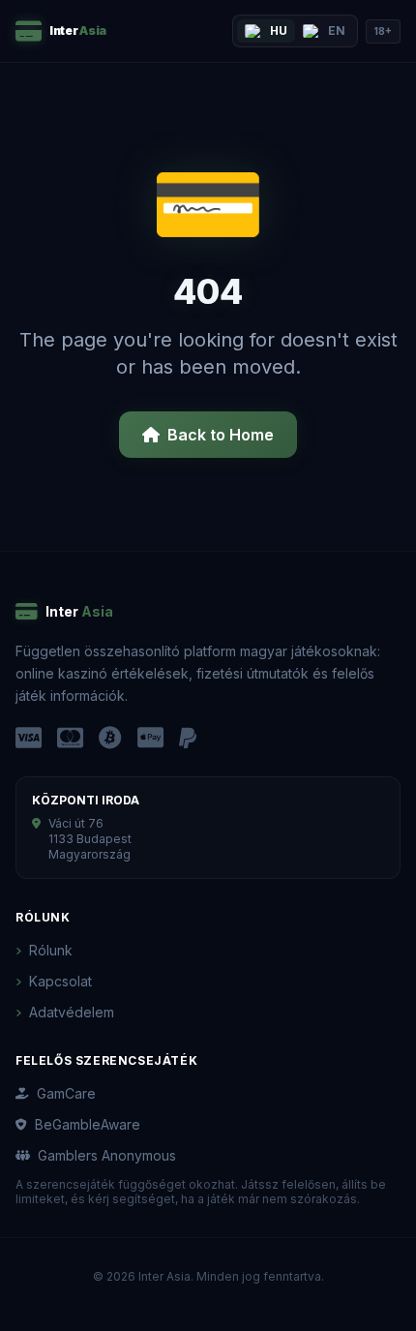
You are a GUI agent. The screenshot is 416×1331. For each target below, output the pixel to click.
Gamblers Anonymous (107, 1155)
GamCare (66, 1093)
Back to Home (220, 434)
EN (336, 30)
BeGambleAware (87, 1124)
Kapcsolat (60, 981)
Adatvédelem (71, 1012)
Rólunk (51, 950)
